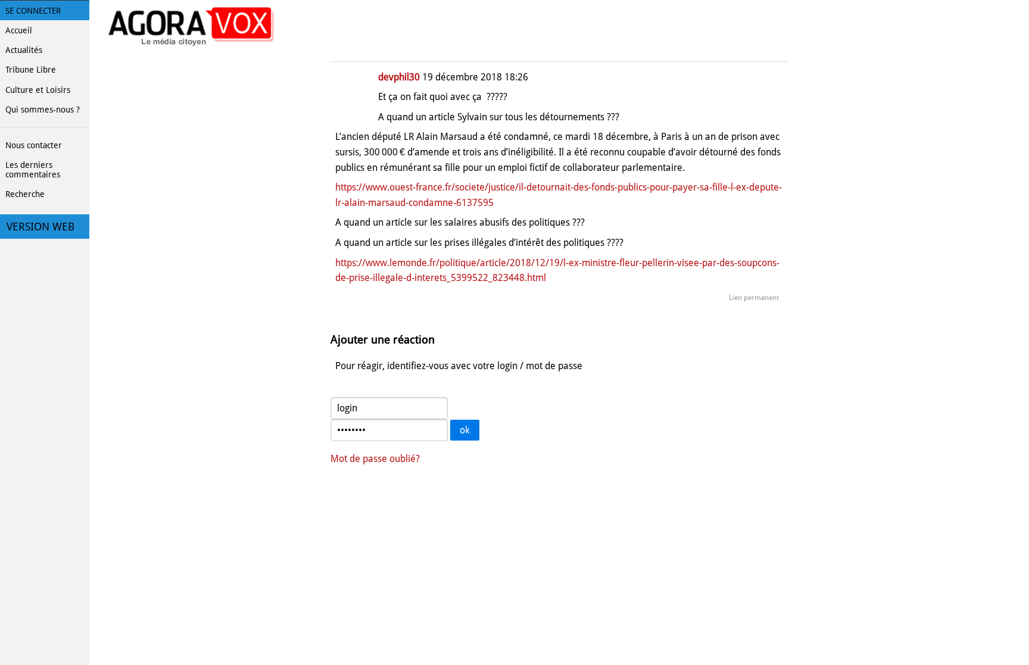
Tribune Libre (30, 69)
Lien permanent (754, 298)
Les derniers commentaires (32, 169)
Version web (40, 227)
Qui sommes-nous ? (42, 109)
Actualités (23, 50)
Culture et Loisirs (37, 90)
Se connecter (33, 10)
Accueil (18, 30)
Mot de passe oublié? (375, 458)
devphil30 (399, 77)
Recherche (25, 194)
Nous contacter (33, 145)
